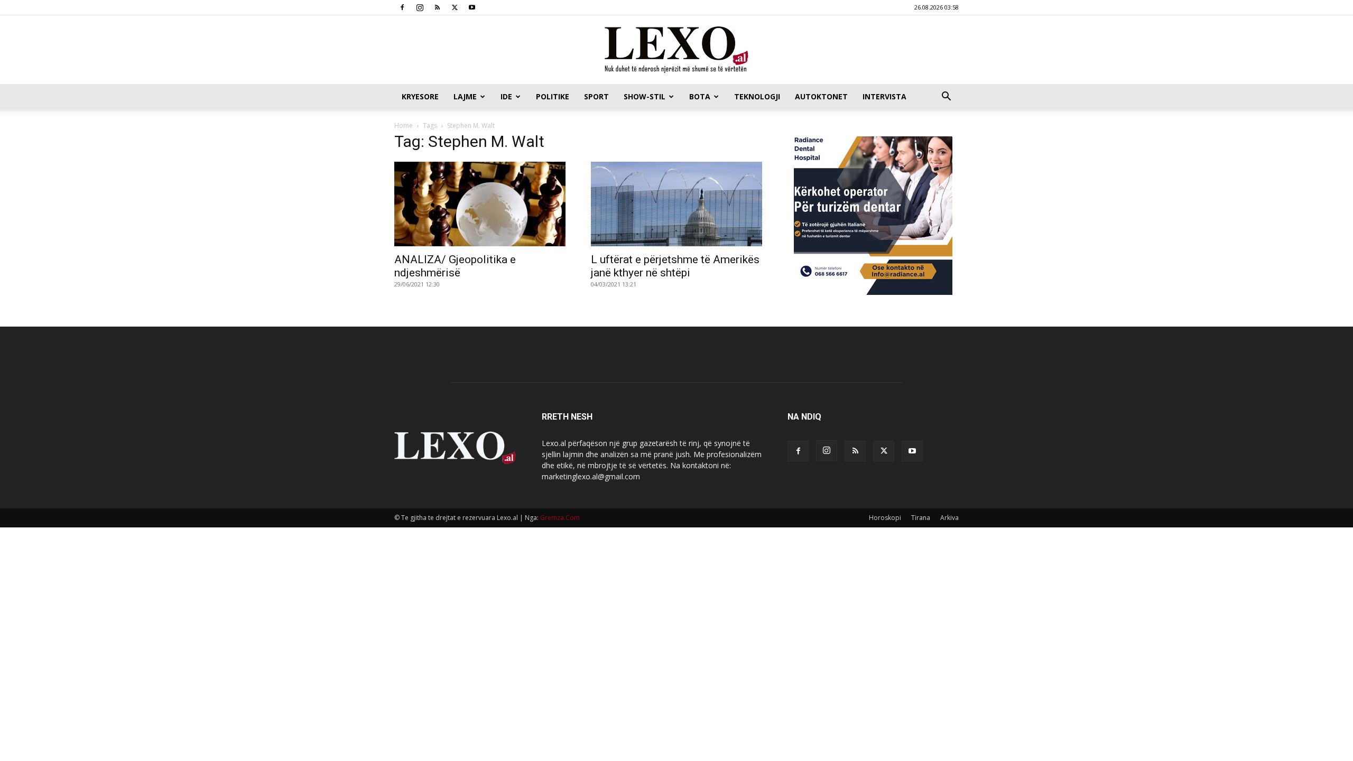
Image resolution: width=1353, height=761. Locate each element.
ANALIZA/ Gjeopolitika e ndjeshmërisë (455, 266)
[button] (946, 97)
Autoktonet (821, 96)
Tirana (920, 517)
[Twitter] (454, 7)
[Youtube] (472, 7)
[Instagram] (420, 7)
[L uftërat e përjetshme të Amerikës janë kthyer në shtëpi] (676, 204)
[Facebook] (402, 7)
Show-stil (644, 96)
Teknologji (757, 96)
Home (403, 125)
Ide (506, 96)
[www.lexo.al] (676, 50)
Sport (596, 96)
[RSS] (437, 7)
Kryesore (420, 96)
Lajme (465, 96)
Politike (552, 96)
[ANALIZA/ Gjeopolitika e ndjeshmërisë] (480, 204)
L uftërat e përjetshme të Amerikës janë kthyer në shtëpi (675, 266)
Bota (699, 96)
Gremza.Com (560, 517)
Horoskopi (885, 517)
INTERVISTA (884, 96)
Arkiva (949, 517)
